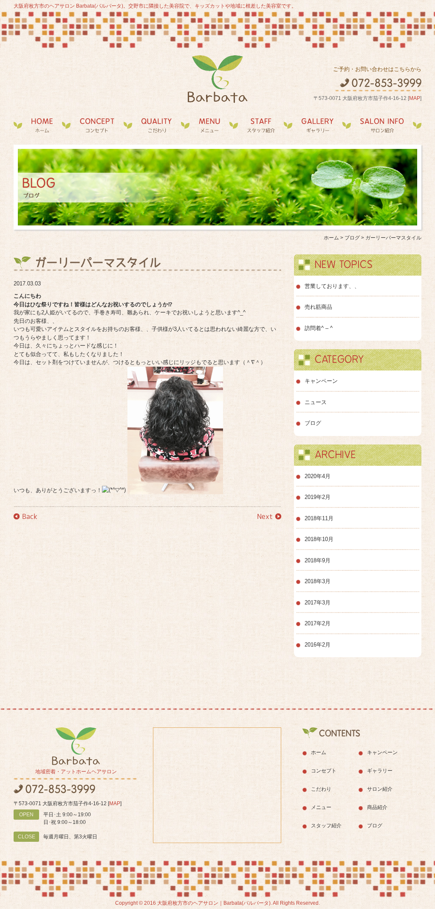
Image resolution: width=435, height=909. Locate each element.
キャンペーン (321, 381)
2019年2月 (317, 497)
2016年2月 (317, 644)
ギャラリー (317, 125)
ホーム (42, 125)
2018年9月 (317, 560)
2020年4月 (317, 476)
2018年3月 (317, 581)
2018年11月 (319, 518)
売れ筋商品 (318, 307)
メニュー (209, 125)
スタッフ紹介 (261, 125)
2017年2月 (317, 623)
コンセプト (97, 125)
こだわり (156, 125)
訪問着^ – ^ (319, 328)
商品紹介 (377, 807)
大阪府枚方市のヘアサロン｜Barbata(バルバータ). (214, 903)
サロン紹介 (382, 125)
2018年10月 (319, 539)
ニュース (316, 402)
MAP (414, 98)
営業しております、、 (332, 286)
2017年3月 (317, 602)
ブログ (313, 423)
